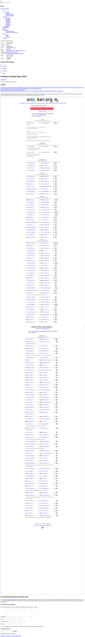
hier (43, 95)
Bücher (7, 34)
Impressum (8, 635)
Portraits (5, 38)
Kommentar (3, 616)
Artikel (7, 12)
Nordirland (10, 46)
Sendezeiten (5, 30)
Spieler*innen (6, 26)
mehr (4, 33)
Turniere (5, 16)
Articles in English (10, 15)
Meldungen (8, 13)
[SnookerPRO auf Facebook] (6, 3)
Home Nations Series (10, 50)
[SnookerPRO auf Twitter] (9, 3)
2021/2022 (8, 24)
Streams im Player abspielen (12, 32)
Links (7, 36)
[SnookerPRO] (42, 1)
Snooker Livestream (10, 31)
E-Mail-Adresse (4, 621)
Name (2, 619)
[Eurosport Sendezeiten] (8, 52)
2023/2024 (8, 21)
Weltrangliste (6, 27)
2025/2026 (8, 19)
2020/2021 (8, 25)
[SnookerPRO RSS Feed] (2, 3)
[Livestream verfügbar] (14, 52)
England (9, 57)
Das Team (8, 37)
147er (4, 28)
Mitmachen (3, 635)
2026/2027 (8, 18)
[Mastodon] (4, 3)
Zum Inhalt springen (5, 8)
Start (4, 11)
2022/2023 (8, 22)
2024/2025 (8, 20)
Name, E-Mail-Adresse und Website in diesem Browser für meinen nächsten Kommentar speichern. (23, 626)
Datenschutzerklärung (11, 599)
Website (2, 623)
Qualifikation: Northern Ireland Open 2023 (15, 53)
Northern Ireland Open (20, 50)
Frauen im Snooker (10, 14)
